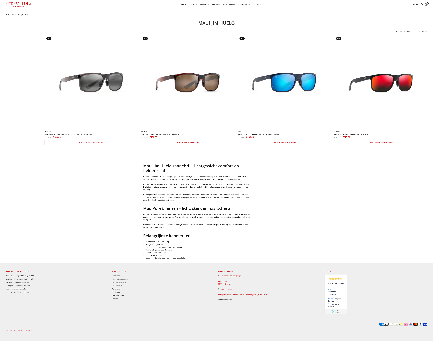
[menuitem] (183, 4)
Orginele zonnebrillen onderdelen (18, 292)
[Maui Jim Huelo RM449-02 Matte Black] (380, 82)
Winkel (14, 15)
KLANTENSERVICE (120, 271)
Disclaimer (116, 292)
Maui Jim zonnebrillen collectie (17, 289)
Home (183, 4)
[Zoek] (422, 4)
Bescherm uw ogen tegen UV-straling (20, 279)
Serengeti (204, 4)
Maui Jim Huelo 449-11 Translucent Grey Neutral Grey (69, 134)
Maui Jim (48, 131)
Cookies (115, 298)
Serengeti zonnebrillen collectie (18, 285)
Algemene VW (117, 289)
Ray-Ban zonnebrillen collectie (17, 282)
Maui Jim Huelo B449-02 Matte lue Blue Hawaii (258, 134)
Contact (259, 4)
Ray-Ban (193, 4)
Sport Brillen (229, 4)
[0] (425, 4)
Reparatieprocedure (120, 279)
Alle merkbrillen (118, 295)
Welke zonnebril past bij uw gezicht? (20, 276)
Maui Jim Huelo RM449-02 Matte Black (351, 134)
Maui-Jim (216, 4)
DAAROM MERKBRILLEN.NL (17, 271)
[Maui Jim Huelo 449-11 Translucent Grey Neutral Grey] (91, 82)
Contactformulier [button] (225, 300)
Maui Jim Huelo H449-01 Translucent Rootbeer (162, 134)
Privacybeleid (117, 285)
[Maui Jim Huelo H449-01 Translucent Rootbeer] (187, 82)
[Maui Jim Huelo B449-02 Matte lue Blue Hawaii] (284, 82)
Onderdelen (244, 4)
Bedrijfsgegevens (119, 282)
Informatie (116, 276)
